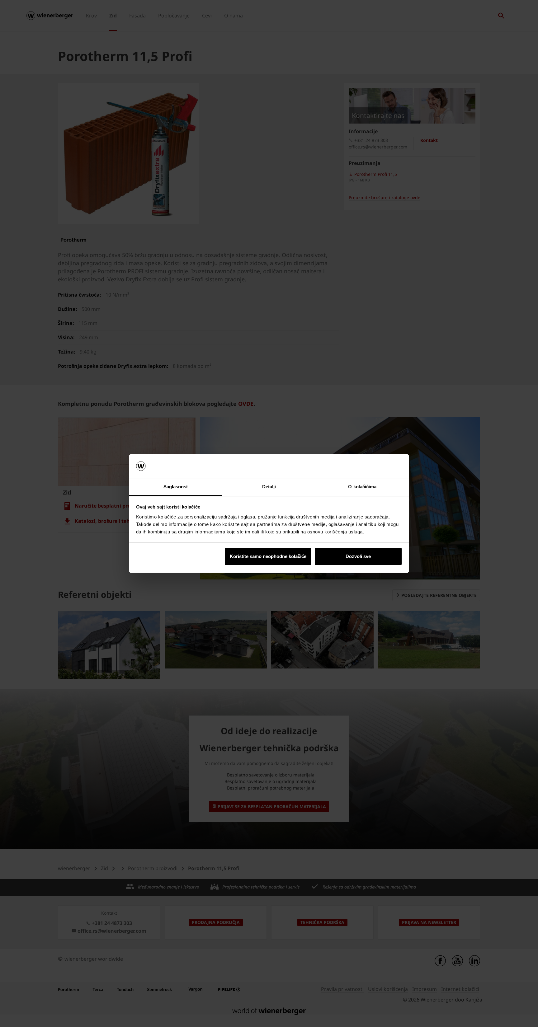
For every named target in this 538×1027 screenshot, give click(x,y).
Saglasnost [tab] (175, 486)
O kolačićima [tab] (362, 486)
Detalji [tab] (269, 486)
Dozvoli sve (358, 556)
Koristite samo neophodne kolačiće (268, 556)
